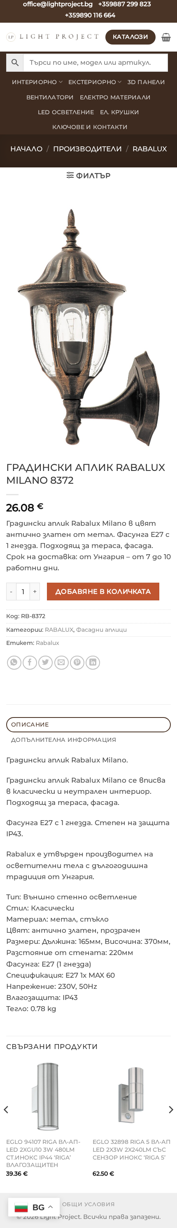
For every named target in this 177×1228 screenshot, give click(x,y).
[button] (166, 37)
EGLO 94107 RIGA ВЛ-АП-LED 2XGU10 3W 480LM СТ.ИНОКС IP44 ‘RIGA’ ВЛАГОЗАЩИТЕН (43, 1153)
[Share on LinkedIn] (93, 663)
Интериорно (34, 82)
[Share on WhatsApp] (14, 663)
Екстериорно (92, 82)
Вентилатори (50, 97)
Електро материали (115, 97)
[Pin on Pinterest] (77, 663)
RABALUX (150, 149)
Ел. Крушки (120, 112)
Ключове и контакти (90, 127)
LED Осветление (66, 112)
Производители (87, 149)
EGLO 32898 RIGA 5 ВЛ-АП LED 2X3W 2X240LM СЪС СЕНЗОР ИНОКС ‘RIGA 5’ (132, 1149)
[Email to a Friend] (61, 663)
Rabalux (47, 643)
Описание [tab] (30, 724)
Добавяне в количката (103, 591)
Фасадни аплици (101, 629)
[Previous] (7, 1126)
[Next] (170, 1126)
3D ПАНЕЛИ (146, 82)
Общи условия (88, 1204)
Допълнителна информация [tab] (63, 739)
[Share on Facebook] (30, 663)
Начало (26, 149)
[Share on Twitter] (45, 663)
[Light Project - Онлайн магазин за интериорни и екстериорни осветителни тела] (52, 37)
